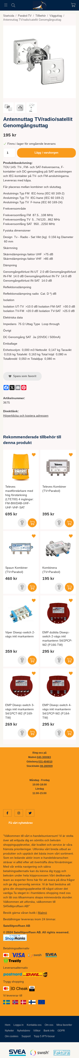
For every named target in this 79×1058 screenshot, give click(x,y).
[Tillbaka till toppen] (67, 1049)
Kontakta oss (34, 1025)
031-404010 (45, 761)
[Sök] (13, 5)
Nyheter (9, 1030)
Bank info (49, 1030)
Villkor (36, 1030)
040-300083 (44, 757)
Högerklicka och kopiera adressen (25, 415)
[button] (22, 522)
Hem (7, 1025)
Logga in (18, 1025)
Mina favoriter (64, 1025)
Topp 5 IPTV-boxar (44, 1036)
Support (26, 1036)
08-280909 (46, 766)
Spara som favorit (23, 376)
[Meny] (5, 5)
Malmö (42, 912)
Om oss (49, 1025)
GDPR (61, 1030)
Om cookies (11, 1036)
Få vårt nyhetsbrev (21, 822)
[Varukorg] (73, 5)
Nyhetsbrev (23, 1030)
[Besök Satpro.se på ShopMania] (15, 937)
